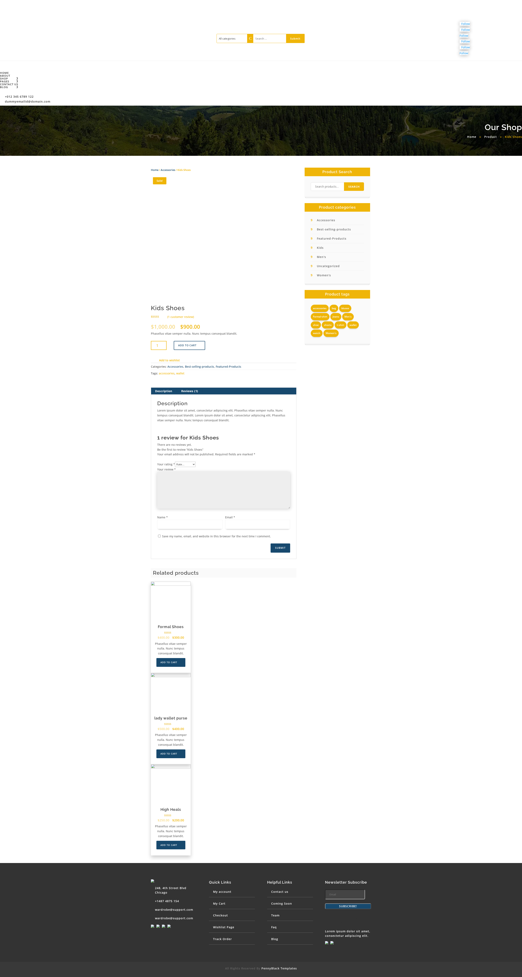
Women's (324, 275)
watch (316, 333)
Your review (166, 469)
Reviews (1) (189, 391)
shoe (316, 325)
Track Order (222, 939)
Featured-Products (228, 366)
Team (275, 915)
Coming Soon (281, 903)
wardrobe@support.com (174, 910)
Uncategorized (328, 266)
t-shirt (340, 325)
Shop (4, 78)
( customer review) (180, 317)
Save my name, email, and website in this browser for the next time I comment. (216, 536)
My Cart (219, 903)
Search (354, 186)
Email (230, 517)
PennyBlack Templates (279, 968)
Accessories (168, 170)
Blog (4, 87)
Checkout (220, 915)
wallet (180, 373)
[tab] (164, 391)
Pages (4, 81)
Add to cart (187, 345)
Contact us (9, 84)
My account (222, 892)
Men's (321, 257)
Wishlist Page (223, 927)
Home (4, 73)
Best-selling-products (199, 366)
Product (490, 137)
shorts (328, 325)
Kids (320, 248)
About (5, 75)
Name (162, 517)
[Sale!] (171, 601)
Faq (274, 927)
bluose (345, 308)
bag (334, 308)
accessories (167, 373)
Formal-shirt (320, 316)
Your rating (166, 464)
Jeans (336, 316)
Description (163, 391)
